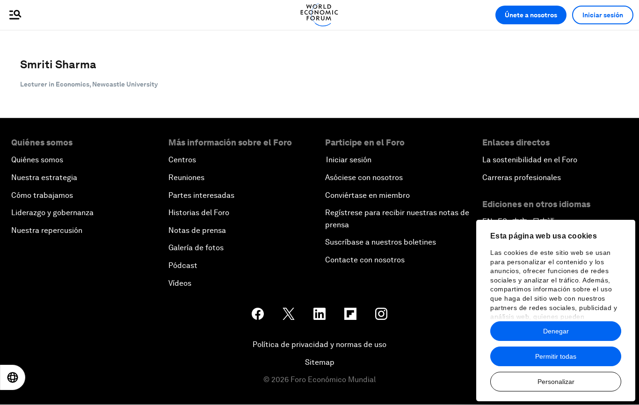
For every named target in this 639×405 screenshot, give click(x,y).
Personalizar (555, 381)
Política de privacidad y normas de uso (319, 344)
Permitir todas (555, 356)
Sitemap (319, 362)
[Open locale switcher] (12, 377)
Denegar (556, 331)
